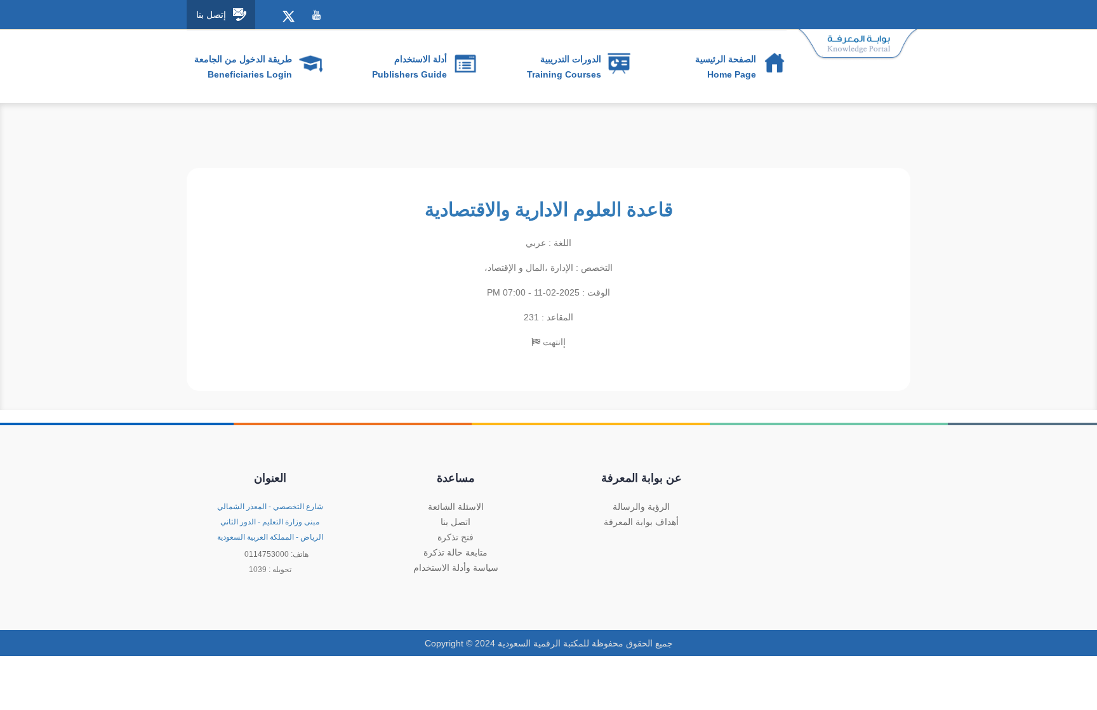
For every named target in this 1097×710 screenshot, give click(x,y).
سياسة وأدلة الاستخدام (455, 568)
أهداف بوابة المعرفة (641, 522)
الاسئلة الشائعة (456, 507)
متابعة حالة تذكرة (455, 552)
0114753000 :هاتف (276, 554)
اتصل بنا (455, 522)
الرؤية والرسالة (641, 507)
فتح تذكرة (455, 537)
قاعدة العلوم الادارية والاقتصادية (549, 209)
